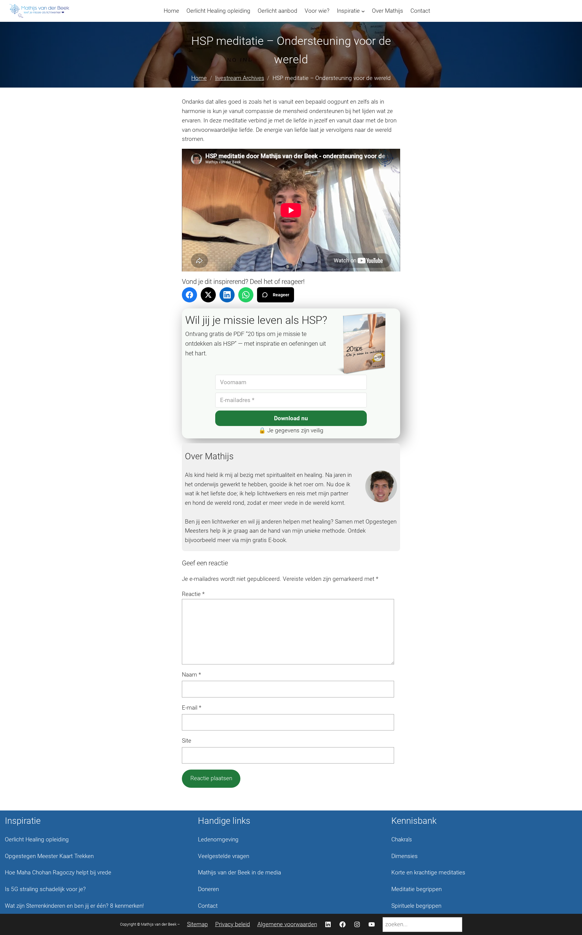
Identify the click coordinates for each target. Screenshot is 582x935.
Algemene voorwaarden (287, 924)
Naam (191, 674)
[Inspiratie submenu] (363, 11)
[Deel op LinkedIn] (227, 294)
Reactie (193, 594)
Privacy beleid (232, 924)
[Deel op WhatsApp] (245, 294)
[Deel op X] (208, 294)
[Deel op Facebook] (189, 294)
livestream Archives (239, 78)
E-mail (191, 707)
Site (186, 740)
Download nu (291, 418)
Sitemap (197, 924)
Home (199, 78)
